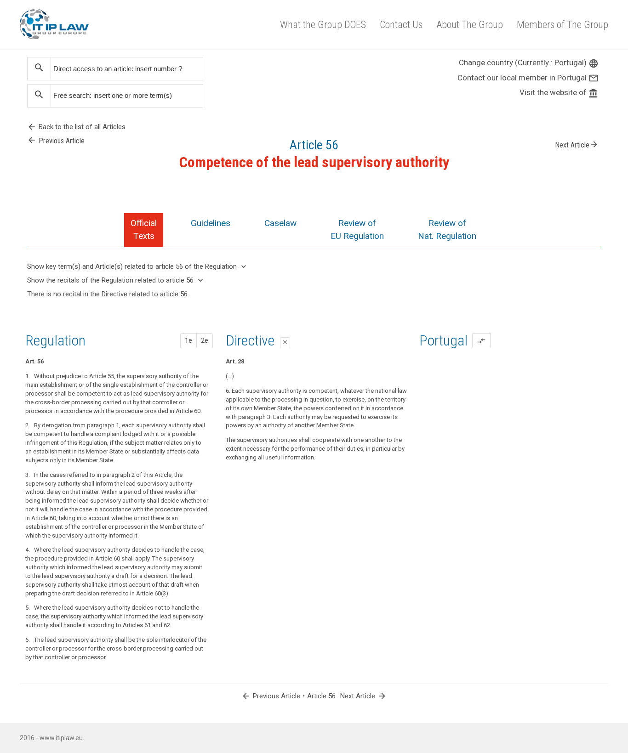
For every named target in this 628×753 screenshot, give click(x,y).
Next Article (577, 144)
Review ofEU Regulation (357, 229)
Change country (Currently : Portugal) (529, 62)
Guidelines (210, 223)
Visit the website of (559, 92)
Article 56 (321, 696)
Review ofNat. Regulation (447, 229)
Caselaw (280, 223)
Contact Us (401, 24)
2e (204, 340)
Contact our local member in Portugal (528, 77)
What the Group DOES (323, 24)
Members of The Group (562, 24)
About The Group (469, 24)
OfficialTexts (144, 229)
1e (188, 340)
